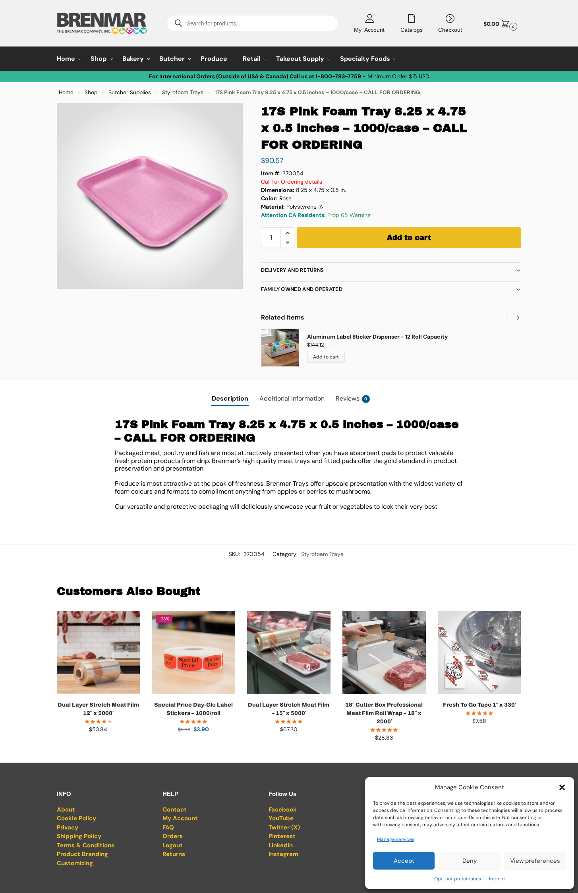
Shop (91, 92)
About (66, 810)
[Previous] (507, 317)
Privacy (67, 827)
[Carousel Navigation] (510, 317)
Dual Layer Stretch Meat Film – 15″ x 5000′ (288, 709)
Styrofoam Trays (182, 92)
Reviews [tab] (351, 398)
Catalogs (411, 29)
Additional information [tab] (292, 398)
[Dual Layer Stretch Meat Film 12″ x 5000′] (98, 652)
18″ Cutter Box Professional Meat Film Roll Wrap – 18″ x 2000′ (384, 713)
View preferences (535, 861)
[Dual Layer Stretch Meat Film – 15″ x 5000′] (289, 652)
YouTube (281, 818)
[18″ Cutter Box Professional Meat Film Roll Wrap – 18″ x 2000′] (384, 652)
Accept (404, 861)
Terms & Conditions (85, 845)
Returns (173, 854)
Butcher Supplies (129, 92)
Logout (172, 845)
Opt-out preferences (457, 879)
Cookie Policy (76, 818)
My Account (369, 29)
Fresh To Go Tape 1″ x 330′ (479, 705)
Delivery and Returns (292, 270)
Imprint (497, 879)
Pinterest (282, 836)
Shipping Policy (79, 836)
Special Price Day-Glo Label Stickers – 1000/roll (193, 709)
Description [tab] (230, 398)
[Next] (518, 317)
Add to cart (409, 238)
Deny (469, 861)
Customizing (75, 863)
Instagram (283, 854)
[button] (562, 787)
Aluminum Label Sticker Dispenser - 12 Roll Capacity (377, 336)
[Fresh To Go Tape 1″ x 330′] (479, 652)
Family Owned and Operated (301, 289)
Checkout (450, 29)
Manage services (395, 839)
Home (66, 92)
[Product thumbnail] (284, 347)
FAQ (168, 827)
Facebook (283, 810)
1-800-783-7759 (338, 76)
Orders (172, 836)
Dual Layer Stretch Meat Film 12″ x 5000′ (98, 709)
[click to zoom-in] (150, 196)
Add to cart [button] (98, 746)
